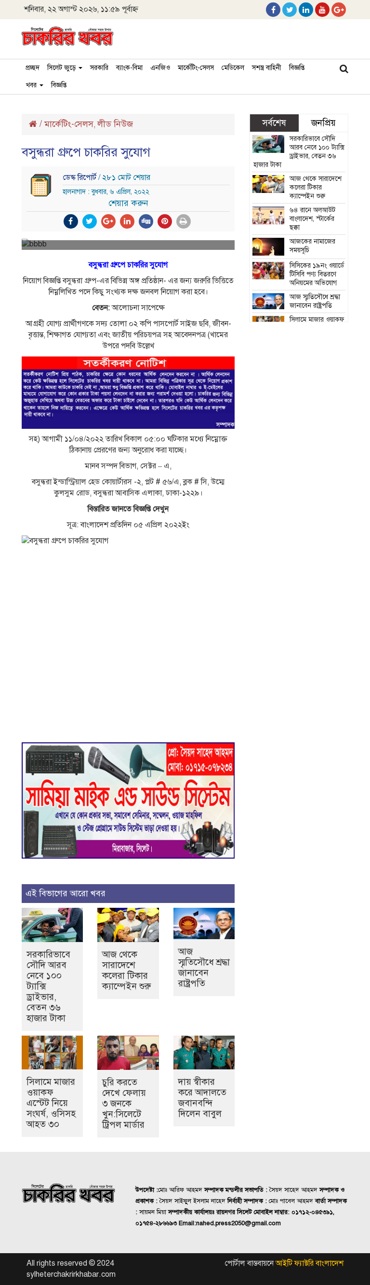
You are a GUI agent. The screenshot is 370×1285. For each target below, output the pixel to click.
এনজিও (160, 68)
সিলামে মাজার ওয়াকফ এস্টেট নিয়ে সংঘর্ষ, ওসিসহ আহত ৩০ (51, 1103)
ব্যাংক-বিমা (129, 68)
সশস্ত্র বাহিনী (266, 68)
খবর (32, 85)
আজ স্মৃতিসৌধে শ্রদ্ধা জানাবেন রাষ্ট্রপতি (204, 967)
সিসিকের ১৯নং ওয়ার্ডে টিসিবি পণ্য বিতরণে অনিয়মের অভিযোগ (317, 274)
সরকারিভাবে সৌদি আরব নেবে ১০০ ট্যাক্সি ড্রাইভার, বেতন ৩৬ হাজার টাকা (298, 152)
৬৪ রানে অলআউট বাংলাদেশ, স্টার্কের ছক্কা (312, 219)
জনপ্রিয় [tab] (323, 122)
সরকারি (99, 68)
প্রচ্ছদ (33, 68)
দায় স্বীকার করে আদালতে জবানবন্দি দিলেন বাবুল (202, 1097)
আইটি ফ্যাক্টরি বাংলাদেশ (310, 1263)
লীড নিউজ (115, 124)
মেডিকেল (233, 68)
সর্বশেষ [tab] (274, 122)
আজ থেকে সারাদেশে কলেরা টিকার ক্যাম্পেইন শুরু (126, 970)
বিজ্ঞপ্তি (296, 68)
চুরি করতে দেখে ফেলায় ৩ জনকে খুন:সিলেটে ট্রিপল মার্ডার (124, 1103)
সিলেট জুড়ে (62, 68)
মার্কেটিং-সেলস (196, 68)
